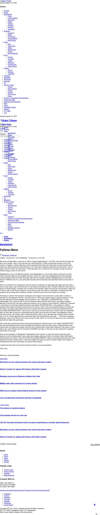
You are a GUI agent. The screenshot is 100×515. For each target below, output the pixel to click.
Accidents (11, 29)
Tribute (10, 92)
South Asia (11, 46)
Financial (7, 81)
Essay (10, 96)
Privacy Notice (9, 472)
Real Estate (12, 40)
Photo (6, 105)
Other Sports (12, 66)
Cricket (10, 57)
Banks (10, 35)
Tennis (10, 61)
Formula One (12, 65)
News (6, 131)
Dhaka (10, 22)
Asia (9, 44)
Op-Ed (10, 70)
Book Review (12, 89)
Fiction (10, 91)
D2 (5, 83)
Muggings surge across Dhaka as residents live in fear (20, 376)
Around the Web (9, 100)
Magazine (7, 78)
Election (10, 139)
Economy (11, 33)
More (6, 215)
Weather (11, 25)
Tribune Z (7, 76)
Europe (10, 52)
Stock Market (12, 39)
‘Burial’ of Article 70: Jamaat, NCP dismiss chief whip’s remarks (23, 369)
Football (11, 59)
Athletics (11, 63)
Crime (10, 16)
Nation (10, 142)
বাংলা (1, 130)
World (6, 42)
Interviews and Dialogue (12, 102)
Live (5, 113)
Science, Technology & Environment (16, 98)
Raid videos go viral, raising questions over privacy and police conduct (25, 362)
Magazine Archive (10, 107)
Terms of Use (8, 470)
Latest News (4, 405)
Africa (10, 48)
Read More (4, 359)
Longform (11, 74)
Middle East (12, 50)
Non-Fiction (12, 94)
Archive (6, 109)
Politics (10, 24)
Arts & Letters (9, 85)
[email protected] (6, 490)
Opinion (6, 68)
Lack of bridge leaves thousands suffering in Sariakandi (20, 398)
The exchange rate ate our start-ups (13, 415)
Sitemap (7, 473)
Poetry (10, 87)
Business (7, 31)
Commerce (11, 37)
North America (13, 53)
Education (11, 20)
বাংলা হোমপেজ (95, 444)
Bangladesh (8, 14)
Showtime (7, 79)
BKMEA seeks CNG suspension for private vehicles (18, 383)
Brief (5, 104)
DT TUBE (7, 111)
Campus (10, 27)
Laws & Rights (13, 18)
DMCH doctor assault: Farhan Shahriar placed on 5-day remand (23, 391)
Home (6, 12)
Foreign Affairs (13, 140)
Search (6, 460)
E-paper (6, 11)
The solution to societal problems (12, 408)
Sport (6, 55)
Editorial (10, 72)
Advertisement (9, 475)
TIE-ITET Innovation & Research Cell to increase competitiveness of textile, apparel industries (34, 422)
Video (6, 458)
